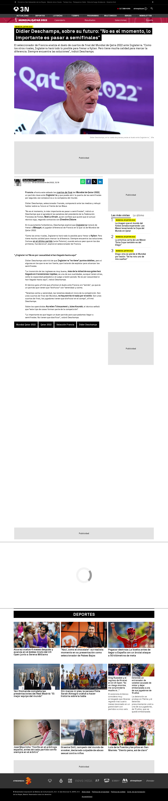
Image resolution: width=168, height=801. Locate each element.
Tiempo (75, 16)
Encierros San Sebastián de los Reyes (32, 2)
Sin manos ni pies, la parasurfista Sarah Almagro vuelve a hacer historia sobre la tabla (80, 693)
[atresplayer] (140, 8)
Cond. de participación (136, 792)
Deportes (40, 16)
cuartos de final (64, 192)
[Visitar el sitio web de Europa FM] (116, 781)
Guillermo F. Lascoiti (33, 180)
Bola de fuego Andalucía (96, 2)
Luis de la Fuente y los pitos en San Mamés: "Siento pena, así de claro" (128, 749)
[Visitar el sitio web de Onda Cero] (107, 781)
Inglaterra (81, 225)
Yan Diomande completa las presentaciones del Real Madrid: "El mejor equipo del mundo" (34, 693)
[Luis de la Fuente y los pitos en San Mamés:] (131, 732)
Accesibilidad (87, 797)
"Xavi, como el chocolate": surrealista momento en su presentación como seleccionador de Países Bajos (82, 652)
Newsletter (146, 16)
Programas (93, 16)
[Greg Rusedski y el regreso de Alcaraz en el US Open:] (119, 670)
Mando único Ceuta (54, 2)
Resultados (90, 20)
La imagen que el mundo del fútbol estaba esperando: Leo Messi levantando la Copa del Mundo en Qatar (130, 227)
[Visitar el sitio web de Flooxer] (150, 781)
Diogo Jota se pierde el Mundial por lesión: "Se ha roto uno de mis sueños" (130, 256)
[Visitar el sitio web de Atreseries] (97, 781)
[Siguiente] (153, 2)
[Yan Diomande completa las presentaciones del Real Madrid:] (37, 677)
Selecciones (120, 20)
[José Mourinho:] (37, 732)
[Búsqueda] (151, 8)
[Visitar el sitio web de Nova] (79, 781)
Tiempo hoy (67, 2)
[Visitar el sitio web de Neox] (70, 781)
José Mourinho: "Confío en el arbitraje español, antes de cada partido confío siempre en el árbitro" (35, 749)
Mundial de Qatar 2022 (125, 220)
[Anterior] (15, 2)
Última (124, 9)
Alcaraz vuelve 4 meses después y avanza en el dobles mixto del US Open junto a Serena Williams (33, 652)
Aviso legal (86, 792)
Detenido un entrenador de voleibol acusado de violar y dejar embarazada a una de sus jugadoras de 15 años (141, 685)
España (149, 20)
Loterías (57, 16)
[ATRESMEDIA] (22, 781)
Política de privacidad (100, 792)
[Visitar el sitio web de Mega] (88, 781)
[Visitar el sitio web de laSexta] (61, 781)
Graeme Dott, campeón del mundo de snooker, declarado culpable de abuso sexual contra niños (82, 750)
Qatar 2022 (46, 324)
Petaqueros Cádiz (79, 2)
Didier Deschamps (88, 324)
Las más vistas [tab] (120, 215)
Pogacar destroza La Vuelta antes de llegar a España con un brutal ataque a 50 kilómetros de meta (129, 652)
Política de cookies (118, 792)
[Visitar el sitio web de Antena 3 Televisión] (52, 781)
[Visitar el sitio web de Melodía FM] (125, 781)
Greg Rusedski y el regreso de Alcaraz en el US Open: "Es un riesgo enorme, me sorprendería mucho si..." (117, 684)
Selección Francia (65, 324)
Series (128, 16)
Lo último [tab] (138, 215)
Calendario (59, 20)
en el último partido (42, 241)
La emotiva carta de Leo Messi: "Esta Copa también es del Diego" (130, 242)
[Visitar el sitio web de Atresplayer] (137, 781)
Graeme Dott (111, 2)
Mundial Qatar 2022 (26, 324)
